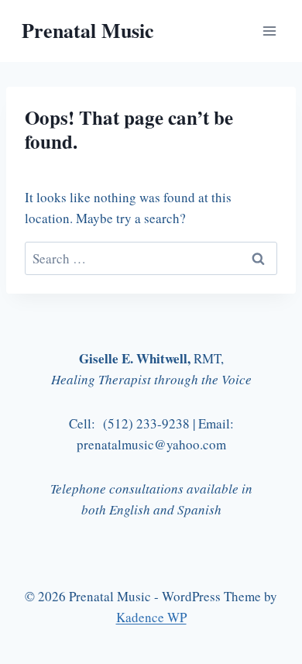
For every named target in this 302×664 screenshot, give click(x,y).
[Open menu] (269, 31)
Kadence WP (151, 617)
